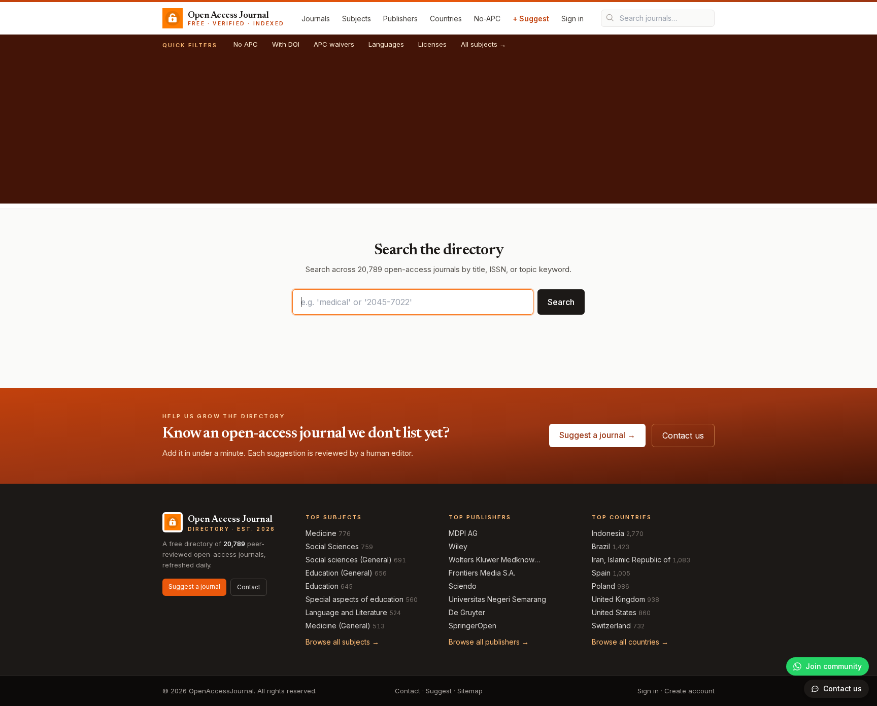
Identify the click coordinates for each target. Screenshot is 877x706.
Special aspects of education (354, 599)
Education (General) (339, 572)
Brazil (601, 546)
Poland (603, 586)
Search (561, 302)
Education (322, 586)
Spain (601, 572)
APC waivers (334, 44)
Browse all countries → (630, 641)
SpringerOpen (472, 625)
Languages (386, 44)
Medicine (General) (338, 625)
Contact (248, 587)
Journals (315, 18)
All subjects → (483, 44)
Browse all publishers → (489, 641)
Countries (446, 18)
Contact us (683, 435)
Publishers (400, 18)
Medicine (321, 533)
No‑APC (487, 18)
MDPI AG (463, 533)
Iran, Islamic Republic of (631, 559)
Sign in (572, 18)
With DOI (285, 44)
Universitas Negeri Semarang (497, 599)
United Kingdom (618, 599)
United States (614, 612)
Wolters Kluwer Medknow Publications (491, 560)
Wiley (458, 546)
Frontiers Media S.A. (482, 572)
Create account (689, 691)
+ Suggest (531, 18)
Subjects (356, 18)
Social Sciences (332, 546)
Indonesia (608, 533)
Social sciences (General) (349, 559)
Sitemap (470, 691)
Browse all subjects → (342, 641)
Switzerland (611, 625)
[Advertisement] (438, 132)
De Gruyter (467, 612)
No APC (245, 44)
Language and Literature (346, 612)
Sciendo (463, 586)
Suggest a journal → (597, 435)
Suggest (439, 691)
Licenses (432, 44)
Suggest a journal (194, 586)
